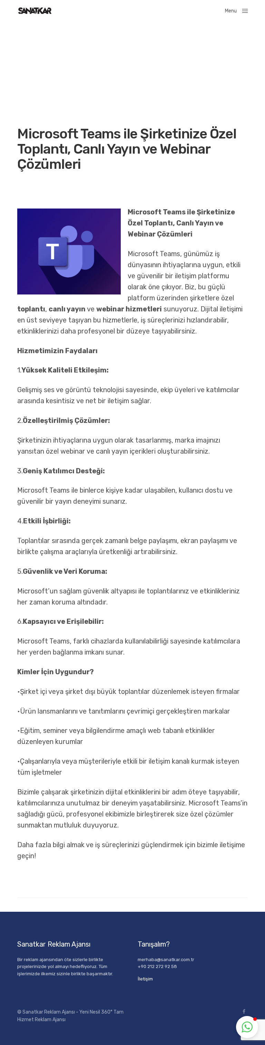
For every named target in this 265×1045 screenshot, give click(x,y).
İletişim (145, 978)
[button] (247, 1027)
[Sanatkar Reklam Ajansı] (34, 10)
